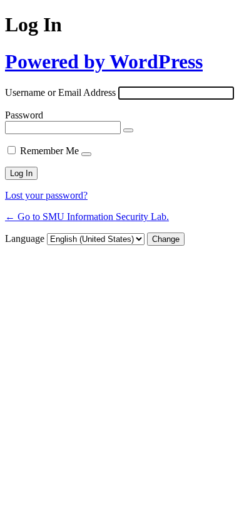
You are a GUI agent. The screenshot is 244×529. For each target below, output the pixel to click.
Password (24, 115)
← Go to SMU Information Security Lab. (87, 216)
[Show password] (128, 130)
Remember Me (49, 150)
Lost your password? (46, 195)
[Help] (86, 154)
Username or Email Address (60, 92)
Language (24, 238)
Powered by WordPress (104, 61)
